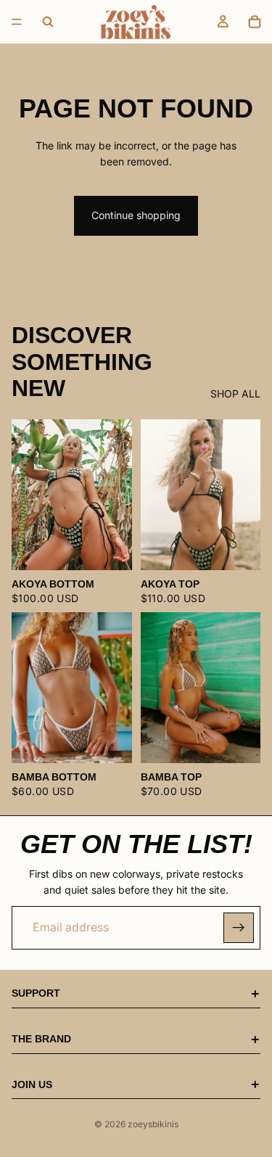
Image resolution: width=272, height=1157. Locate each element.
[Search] (48, 22)
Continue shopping (136, 215)
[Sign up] (238, 928)
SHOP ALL (235, 393)
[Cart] (255, 22)
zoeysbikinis (153, 1124)
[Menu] (16, 21)
